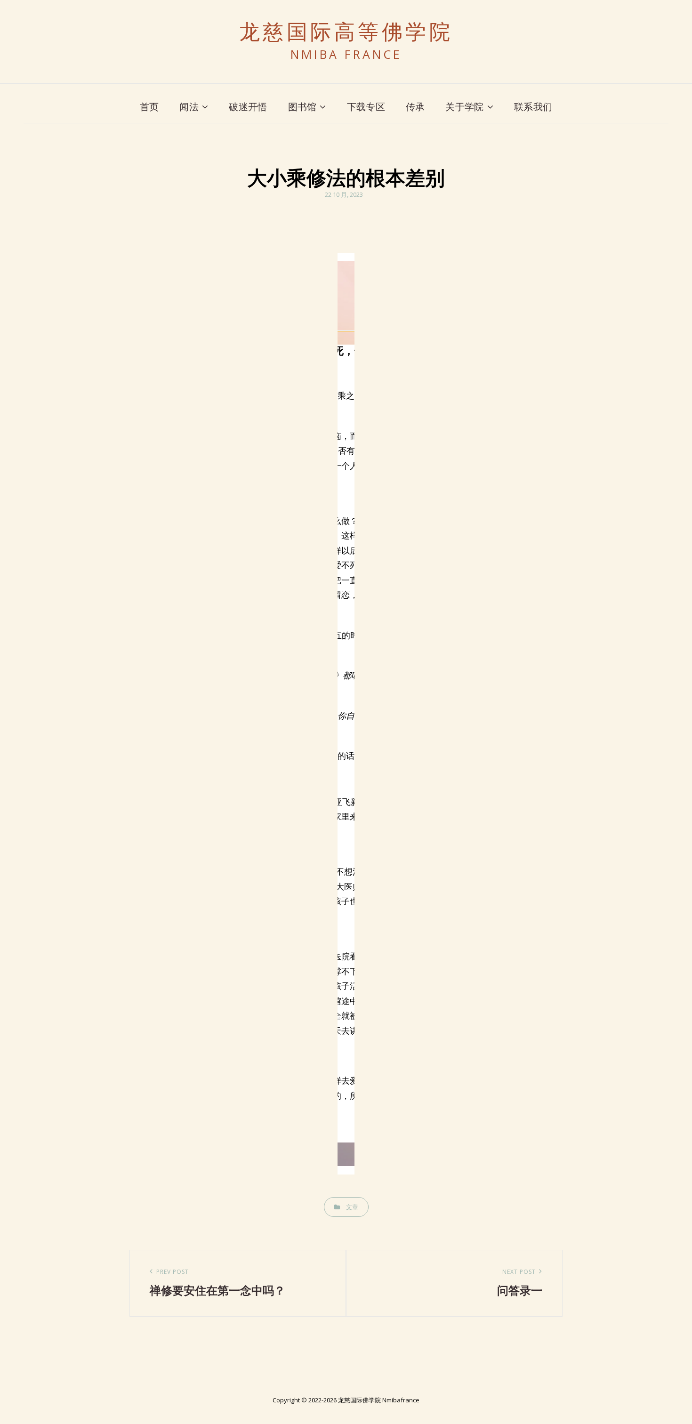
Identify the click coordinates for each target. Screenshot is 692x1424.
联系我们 (533, 106)
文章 (352, 1207)
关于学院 (464, 106)
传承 (415, 106)
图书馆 (302, 106)
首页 (149, 106)
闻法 (189, 106)
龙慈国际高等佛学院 (346, 32)
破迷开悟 (248, 106)
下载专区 (366, 106)
